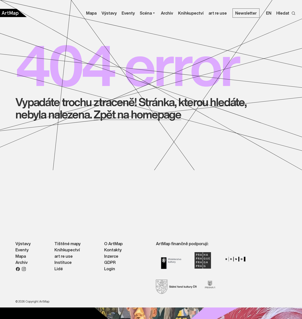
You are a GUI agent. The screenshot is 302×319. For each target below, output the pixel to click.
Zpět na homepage (137, 114)
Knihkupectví (67, 250)
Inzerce (111, 256)
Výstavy (23, 244)
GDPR (110, 262)
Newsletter (246, 13)
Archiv (21, 262)
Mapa (20, 256)
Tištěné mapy (67, 244)
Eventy (22, 250)
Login (109, 269)
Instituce (63, 262)
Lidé (58, 269)
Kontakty (113, 250)
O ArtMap (113, 244)
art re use (63, 256)
